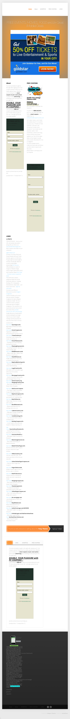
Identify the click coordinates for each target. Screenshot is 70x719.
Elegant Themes (51, 713)
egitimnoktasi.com (10, 252)
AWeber (13, 151)
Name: (8, 132)
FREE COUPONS (32, 83)
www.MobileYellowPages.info (13, 246)
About (8, 83)
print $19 (8, 692)
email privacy (18, 148)
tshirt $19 (8, 694)
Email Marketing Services (17, 151)
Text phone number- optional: (13, 140)
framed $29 (9, 689)
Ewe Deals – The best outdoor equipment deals (14, 274)
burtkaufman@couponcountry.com (35, 118)
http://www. (9, 324)
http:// (7, 517)
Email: (8, 136)
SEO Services (15, 265)
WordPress (65, 713)
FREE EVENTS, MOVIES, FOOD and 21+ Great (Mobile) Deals (35, 24)
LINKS (8, 236)
